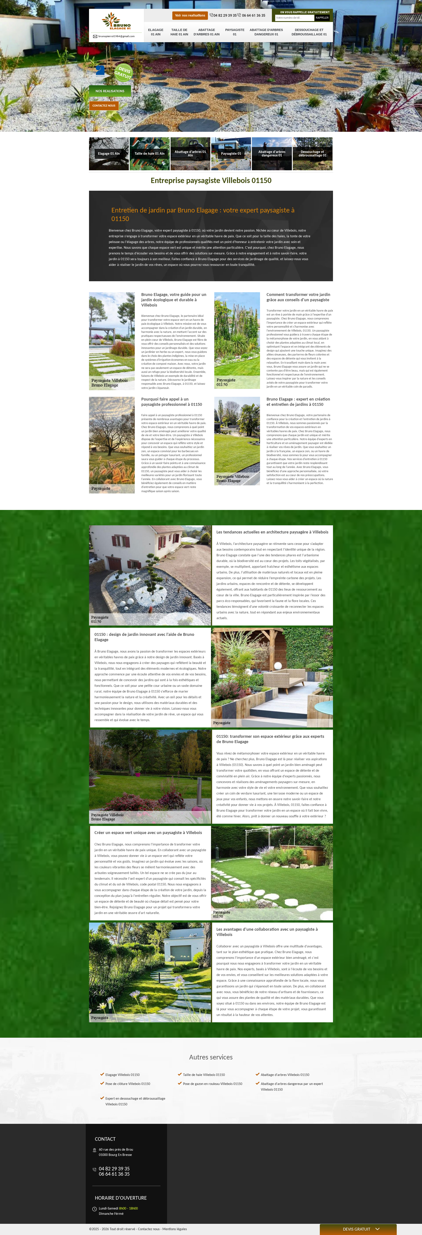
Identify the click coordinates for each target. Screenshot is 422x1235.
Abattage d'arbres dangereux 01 (266, 32)
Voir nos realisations (190, 15)
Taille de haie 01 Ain (179, 32)
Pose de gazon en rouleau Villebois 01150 (212, 1084)
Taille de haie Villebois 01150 (204, 1075)
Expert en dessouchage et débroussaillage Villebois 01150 (135, 1101)
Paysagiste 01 (234, 32)
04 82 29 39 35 (225, 15)
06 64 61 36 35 (253, 15)
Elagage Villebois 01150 (123, 1075)
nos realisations (110, 91)
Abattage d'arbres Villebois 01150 (285, 1075)
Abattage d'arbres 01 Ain (207, 32)
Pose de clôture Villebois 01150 (128, 1084)
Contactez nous (104, 105)
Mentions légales (174, 1229)
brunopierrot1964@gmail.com (116, 36)
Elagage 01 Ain (155, 32)
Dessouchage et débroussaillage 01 (309, 32)
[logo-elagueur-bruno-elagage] (116, 21)
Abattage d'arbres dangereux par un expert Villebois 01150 (292, 1087)
